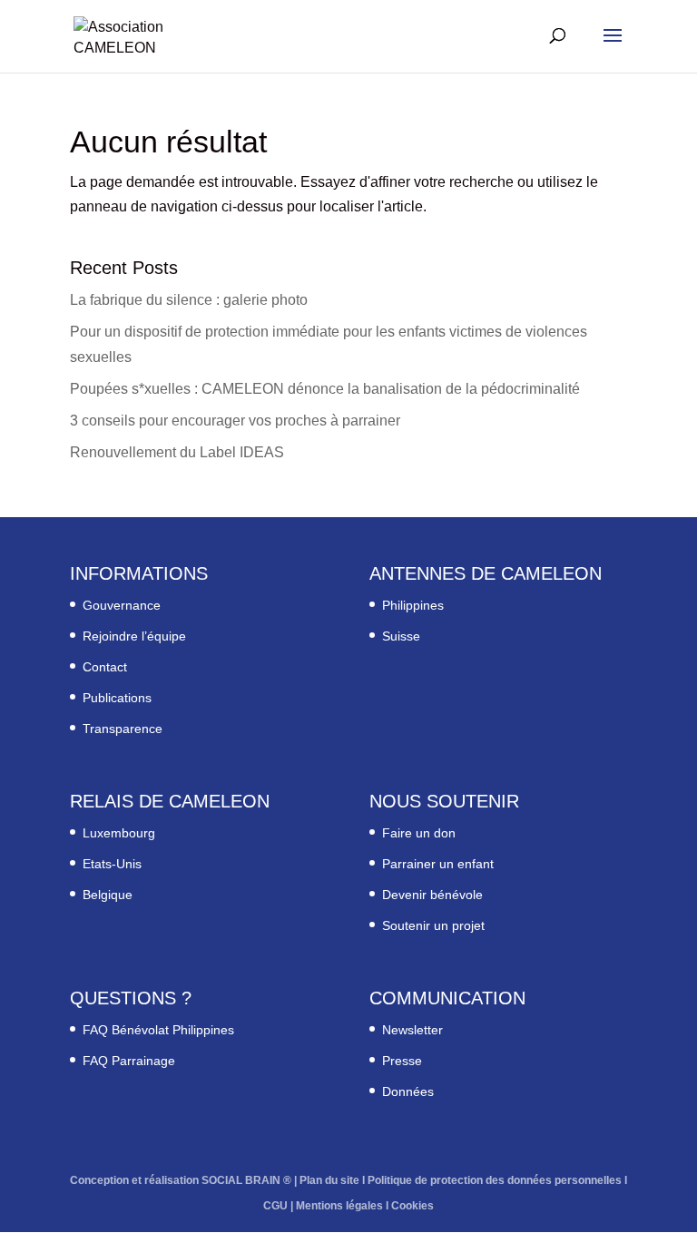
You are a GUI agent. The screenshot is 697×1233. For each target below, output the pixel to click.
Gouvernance (122, 605)
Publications (117, 697)
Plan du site (329, 1180)
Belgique (108, 894)
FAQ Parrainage (129, 1060)
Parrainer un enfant (438, 863)
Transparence (122, 728)
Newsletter (412, 1030)
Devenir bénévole (432, 894)
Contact (105, 667)
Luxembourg (119, 833)
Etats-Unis (112, 863)
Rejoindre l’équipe (134, 636)
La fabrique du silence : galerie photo (189, 300)
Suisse (401, 636)
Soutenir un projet (433, 925)
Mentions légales (339, 1205)
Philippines (413, 605)
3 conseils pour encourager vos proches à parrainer (235, 420)
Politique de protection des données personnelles (495, 1180)
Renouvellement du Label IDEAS (177, 452)
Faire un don (419, 833)
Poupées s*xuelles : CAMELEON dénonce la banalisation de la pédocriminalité (325, 388)
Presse (402, 1060)
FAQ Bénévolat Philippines (158, 1030)
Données (408, 1091)
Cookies (412, 1205)
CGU (275, 1205)
